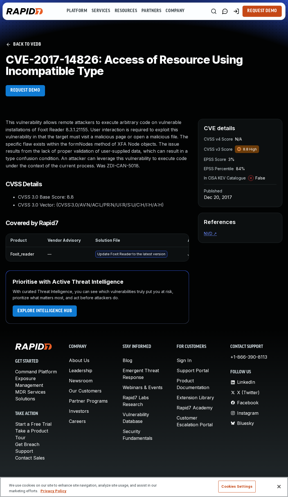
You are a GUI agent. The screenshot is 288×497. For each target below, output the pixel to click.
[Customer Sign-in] (236, 11)
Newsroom (81, 380)
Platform (77, 11)
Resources (126, 11)
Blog (127, 360)
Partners (151, 11)
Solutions (25, 398)
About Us (79, 360)
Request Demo (262, 11)
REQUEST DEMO (25, 90)
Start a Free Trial (33, 424)
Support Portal (193, 370)
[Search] (214, 11)
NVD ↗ (210, 233)
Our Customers (85, 391)
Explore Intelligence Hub (44, 311)
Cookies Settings (236, 486)
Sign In (184, 360)
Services (101, 11)
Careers (77, 421)
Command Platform (36, 371)
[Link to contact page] (225, 11)
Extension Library (195, 397)
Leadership (80, 370)
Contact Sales (30, 458)
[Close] (279, 486)
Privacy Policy (53, 491)
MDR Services (30, 392)
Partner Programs (88, 401)
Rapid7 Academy (195, 408)
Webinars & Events (143, 387)
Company (175, 11)
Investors (79, 411)
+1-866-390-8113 (248, 357)
